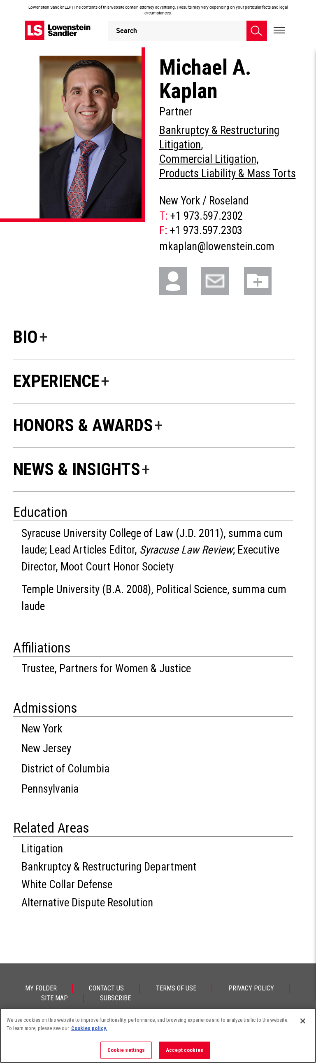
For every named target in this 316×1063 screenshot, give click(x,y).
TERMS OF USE (176, 988)
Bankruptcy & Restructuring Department (109, 866)
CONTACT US (106, 988)
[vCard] (179, 280)
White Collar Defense (66, 884)
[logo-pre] (58, 30)
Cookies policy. (89, 1028)
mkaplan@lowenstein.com (216, 246)
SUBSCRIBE (115, 998)
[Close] (303, 1021)
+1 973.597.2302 (206, 216)
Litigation (42, 848)
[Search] (256, 31)
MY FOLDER (41, 988)
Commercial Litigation (207, 159)
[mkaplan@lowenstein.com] (221, 280)
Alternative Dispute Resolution (87, 902)
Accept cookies (184, 1050)
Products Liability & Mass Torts (227, 173)
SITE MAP (54, 998)
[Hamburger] (279, 30)
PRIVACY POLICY (251, 988)
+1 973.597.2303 (206, 230)
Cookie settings (126, 1050)
